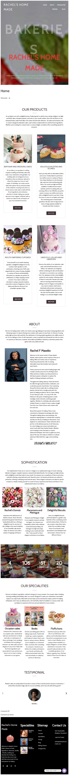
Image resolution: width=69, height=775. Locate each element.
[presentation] (3, 693)
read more (18, 208)
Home (5, 91)
